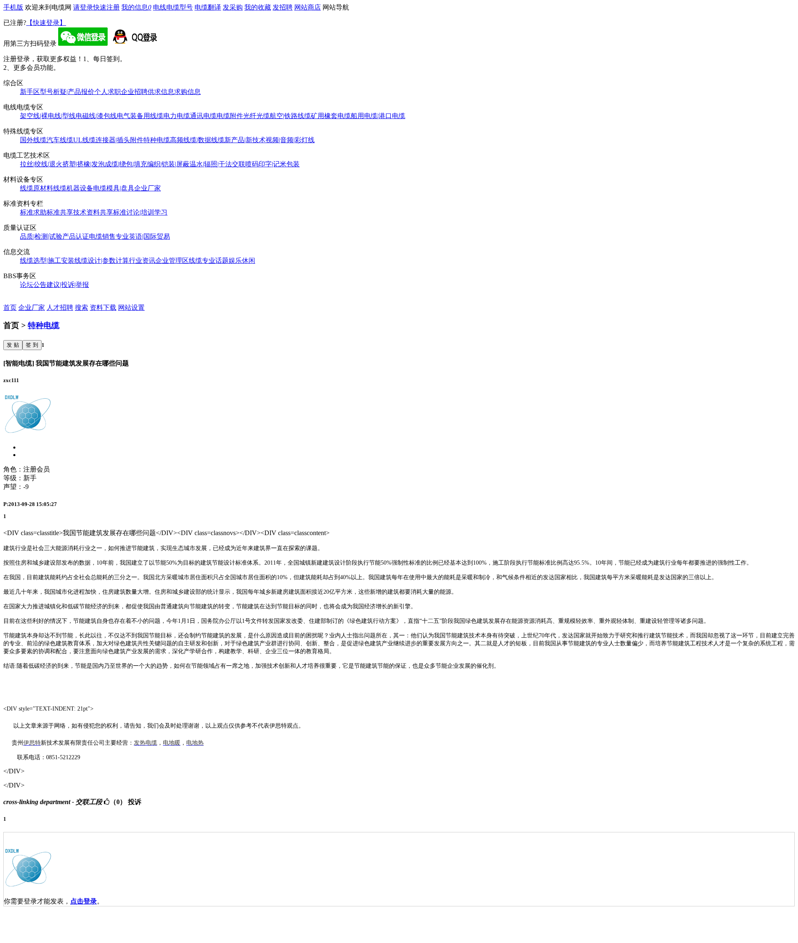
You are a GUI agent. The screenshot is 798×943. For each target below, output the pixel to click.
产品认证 (75, 236)
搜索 (81, 307)
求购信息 (187, 91)
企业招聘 (134, 91)
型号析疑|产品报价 (67, 91)
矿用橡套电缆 (331, 115)
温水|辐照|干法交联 (217, 164)
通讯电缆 (203, 115)
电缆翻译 (208, 7)
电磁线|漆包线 (96, 115)
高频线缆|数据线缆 (197, 139)
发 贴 (13, 345)
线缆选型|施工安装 (47, 260)
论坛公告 (33, 284)
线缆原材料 (36, 188)
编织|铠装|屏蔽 (168, 164)
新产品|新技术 (245, 139)
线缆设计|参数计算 (101, 260)
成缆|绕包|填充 (126, 164)
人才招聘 (60, 307)
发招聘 (283, 7)
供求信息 (161, 91)
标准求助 (33, 212)
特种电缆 (156, 139)
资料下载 (103, 307)
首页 (10, 307)
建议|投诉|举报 (68, 284)
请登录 (83, 7)
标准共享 (60, 212)
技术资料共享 (93, 212)
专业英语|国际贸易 (143, 236)
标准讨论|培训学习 (140, 212)
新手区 (30, 91)
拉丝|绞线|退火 (41, 164)
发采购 (233, 7)
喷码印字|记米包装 (272, 164)
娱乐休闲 (242, 260)
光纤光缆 (256, 115)
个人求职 (107, 91)
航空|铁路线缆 (290, 115)
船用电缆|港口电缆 (378, 115)
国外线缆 (33, 139)
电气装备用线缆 (140, 115)
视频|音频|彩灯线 (290, 139)
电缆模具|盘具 (113, 188)
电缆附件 (230, 115)
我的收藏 (257, 7)
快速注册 (106, 7)
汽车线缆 (60, 139)
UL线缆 (84, 139)
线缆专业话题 (209, 260)
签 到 (32, 345)
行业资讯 (142, 260)
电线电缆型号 (173, 7)
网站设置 (131, 307)
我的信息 (136, 7)
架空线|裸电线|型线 (48, 115)
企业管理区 (172, 260)
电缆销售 (102, 236)
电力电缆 (176, 115)
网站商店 (307, 7)
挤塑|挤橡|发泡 (83, 164)
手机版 (13, 7)
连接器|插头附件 (119, 139)
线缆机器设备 (73, 188)
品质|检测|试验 (41, 236)
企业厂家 (147, 188)
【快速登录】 (46, 22)
